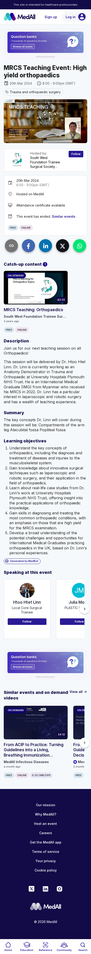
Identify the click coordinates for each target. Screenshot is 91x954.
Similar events (63, 216)
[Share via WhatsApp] (79, 245)
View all (78, 692)
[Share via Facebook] (28, 245)
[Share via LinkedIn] (45, 245)
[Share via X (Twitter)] (62, 245)
